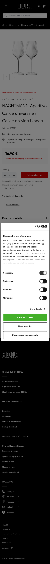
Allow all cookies (25, 317)
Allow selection (25, 326)
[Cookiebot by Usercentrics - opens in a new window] (35, 226)
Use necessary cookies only (25, 335)
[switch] (43, 281)
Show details (36, 309)
